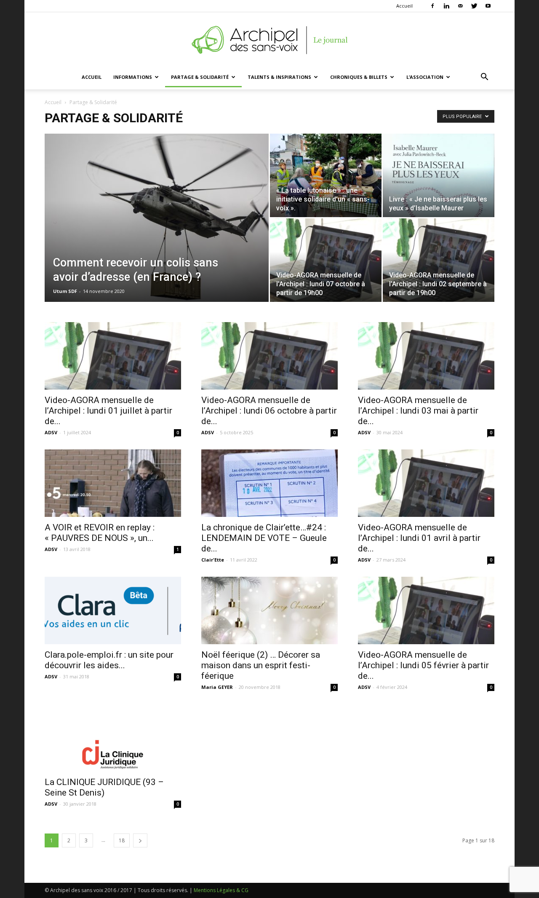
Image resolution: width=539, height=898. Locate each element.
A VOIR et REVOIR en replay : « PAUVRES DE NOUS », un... (100, 532)
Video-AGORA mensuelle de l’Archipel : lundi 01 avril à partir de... (419, 538)
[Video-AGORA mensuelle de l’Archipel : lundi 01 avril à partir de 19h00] (426, 483)
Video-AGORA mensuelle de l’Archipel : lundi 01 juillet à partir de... (108, 410)
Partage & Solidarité (200, 77)
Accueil (404, 6)
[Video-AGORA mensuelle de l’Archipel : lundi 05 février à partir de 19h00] (426, 610)
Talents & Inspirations (279, 77)
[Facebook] (432, 6)
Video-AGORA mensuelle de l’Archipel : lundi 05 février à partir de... (423, 665)
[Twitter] (474, 6)
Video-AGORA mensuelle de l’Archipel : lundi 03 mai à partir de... (418, 410)
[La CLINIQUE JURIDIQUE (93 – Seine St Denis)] (113, 738)
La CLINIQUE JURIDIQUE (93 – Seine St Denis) (104, 787)
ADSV (51, 432)
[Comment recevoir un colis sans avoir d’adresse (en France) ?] (157, 231)
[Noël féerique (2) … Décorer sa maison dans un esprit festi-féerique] (269, 610)
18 (122, 840)
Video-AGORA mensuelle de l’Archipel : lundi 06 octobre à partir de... (269, 410)
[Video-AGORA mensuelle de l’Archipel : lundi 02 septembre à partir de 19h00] (438, 260)
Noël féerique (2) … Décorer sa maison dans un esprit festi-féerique (260, 665)
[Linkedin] (446, 6)
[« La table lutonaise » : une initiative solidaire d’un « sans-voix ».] (326, 175)
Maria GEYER (217, 687)
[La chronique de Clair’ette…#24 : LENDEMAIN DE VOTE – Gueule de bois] (269, 483)
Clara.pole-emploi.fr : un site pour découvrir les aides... (109, 660)
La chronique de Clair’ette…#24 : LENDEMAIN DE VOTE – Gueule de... (264, 538)
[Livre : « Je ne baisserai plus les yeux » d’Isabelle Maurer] (438, 175)
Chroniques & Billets (358, 77)
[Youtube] (488, 6)
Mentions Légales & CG (221, 890)
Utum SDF (65, 291)
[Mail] (460, 6)
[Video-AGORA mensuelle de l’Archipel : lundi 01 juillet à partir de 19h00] (113, 356)
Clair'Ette (212, 560)
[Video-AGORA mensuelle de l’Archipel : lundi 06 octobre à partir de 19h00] (269, 356)
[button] (484, 78)
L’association (424, 77)
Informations (132, 77)
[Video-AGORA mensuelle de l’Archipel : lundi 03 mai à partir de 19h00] (426, 356)
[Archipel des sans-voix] (269, 40)
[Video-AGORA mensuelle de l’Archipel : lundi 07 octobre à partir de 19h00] (326, 260)
